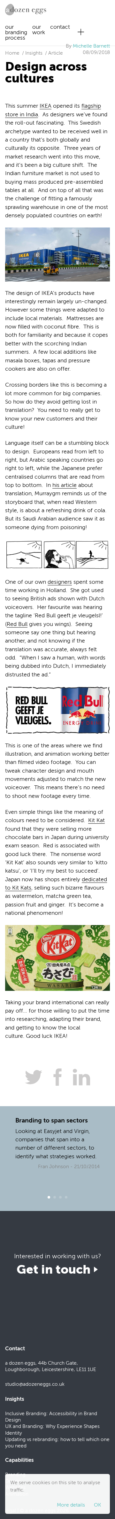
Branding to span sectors (51, 1120)
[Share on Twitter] (31, 1077)
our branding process (16, 32)
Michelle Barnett (91, 46)
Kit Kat (96, 820)
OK (97, 1505)
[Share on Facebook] (55, 1077)
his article (64, 485)
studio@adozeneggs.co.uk (35, 1384)
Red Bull (17, 624)
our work (38, 29)
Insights (33, 53)
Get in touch (55, 1269)
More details (71, 1505)
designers (60, 582)
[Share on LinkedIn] (79, 1077)
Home (12, 53)
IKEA (45, 106)
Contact (60, 27)
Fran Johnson (54, 1166)
